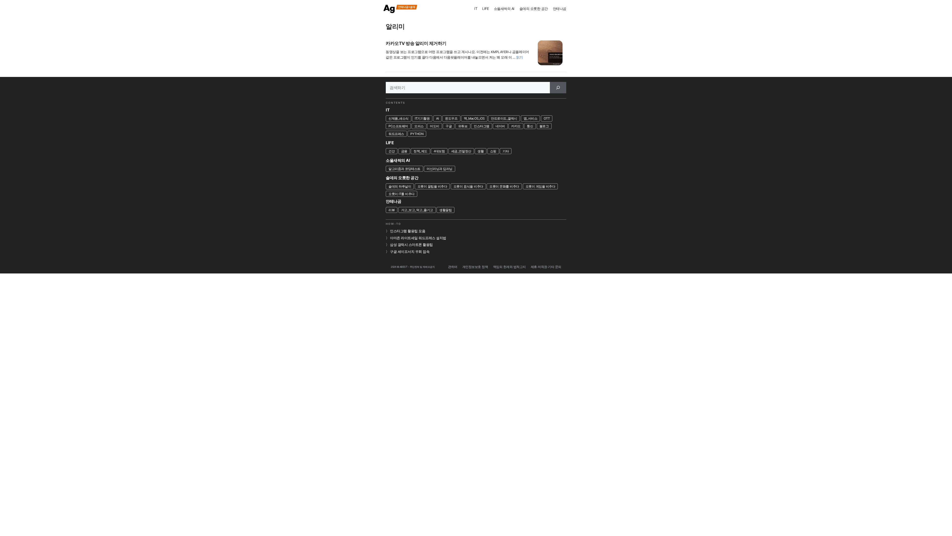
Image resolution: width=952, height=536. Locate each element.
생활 (480, 151)
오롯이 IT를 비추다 (401, 194)
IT (475, 8)
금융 (404, 151)
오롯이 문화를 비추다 (504, 186)
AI (437, 118)
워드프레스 (396, 134)
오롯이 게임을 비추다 (540, 186)
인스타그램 (481, 126)
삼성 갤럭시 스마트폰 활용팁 (411, 245)
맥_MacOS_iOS (474, 118)
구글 (449, 126)
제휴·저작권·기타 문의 (546, 267)
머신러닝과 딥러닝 (439, 169)
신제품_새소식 (398, 118)
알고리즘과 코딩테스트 (404, 169)
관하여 (452, 267)
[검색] (558, 87)
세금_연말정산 (461, 151)
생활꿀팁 (445, 210)
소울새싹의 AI (504, 8)
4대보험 (439, 151)
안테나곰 (559, 8)
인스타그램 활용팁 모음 (407, 231)
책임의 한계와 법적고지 (509, 267)
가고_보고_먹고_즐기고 (417, 210)
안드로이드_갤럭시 (504, 118)
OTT (547, 118)
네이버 (500, 126)
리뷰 (391, 210)
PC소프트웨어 (398, 126)
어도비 (434, 126)
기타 (506, 151)
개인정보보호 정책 (475, 267)
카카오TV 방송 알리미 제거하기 (416, 43)
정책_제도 (420, 151)
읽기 (519, 57)
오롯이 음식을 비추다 (468, 186)
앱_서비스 (530, 118)
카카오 (516, 126)
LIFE (485, 8)
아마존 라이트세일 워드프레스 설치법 (418, 238)
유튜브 (463, 126)
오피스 (419, 126)
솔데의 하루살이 (399, 186)
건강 (391, 151)
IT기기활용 (422, 118)
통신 (530, 126)
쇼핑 (493, 151)
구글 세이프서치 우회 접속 (409, 252)
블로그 (544, 126)
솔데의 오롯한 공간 (533, 8)
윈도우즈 (451, 118)
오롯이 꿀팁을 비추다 (432, 186)
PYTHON (416, 134)
